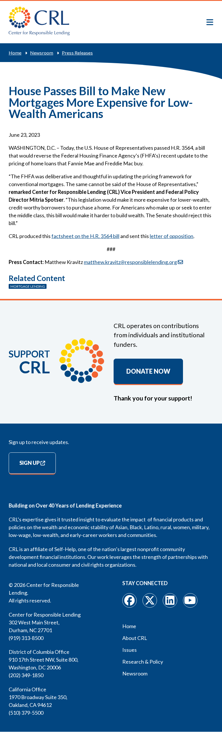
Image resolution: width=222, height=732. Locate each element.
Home (15, 52)
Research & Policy (142, 661)
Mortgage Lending (27, 286)
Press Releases (77, 52)
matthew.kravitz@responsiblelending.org (130, 262)
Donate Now (148, 371)
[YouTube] (190, 600)
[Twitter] (150, 600)
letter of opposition (171, 236)
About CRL (134, 638)
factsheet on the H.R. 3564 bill (85, 236)
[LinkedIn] (170, 600)
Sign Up (29, 463)
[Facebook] (129, 600)
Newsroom (41, 52)
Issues (129, 650)
